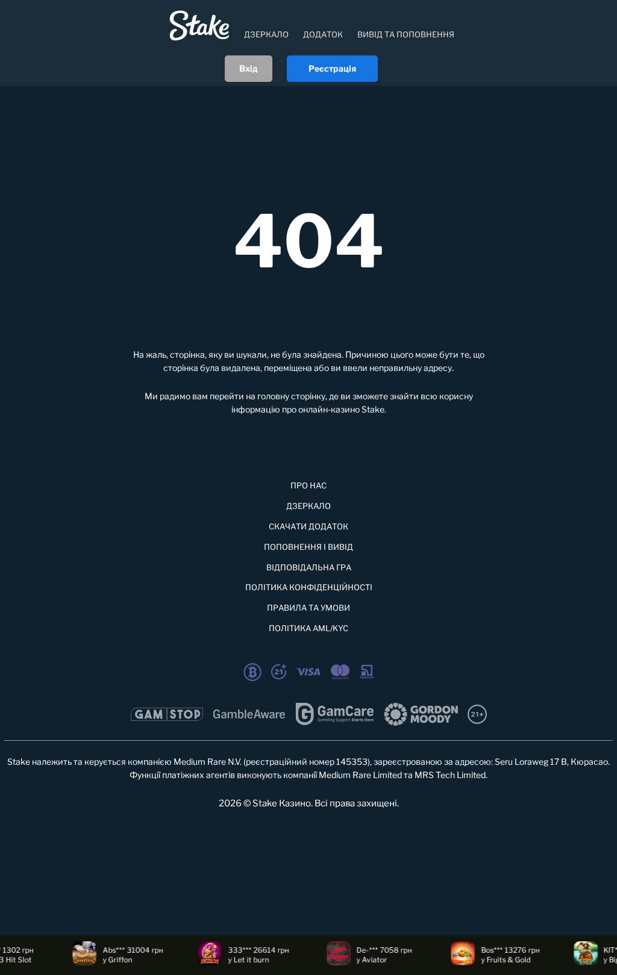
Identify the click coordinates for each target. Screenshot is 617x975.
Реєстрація (332, 68)
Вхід (248, 68)
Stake (373, 409)
